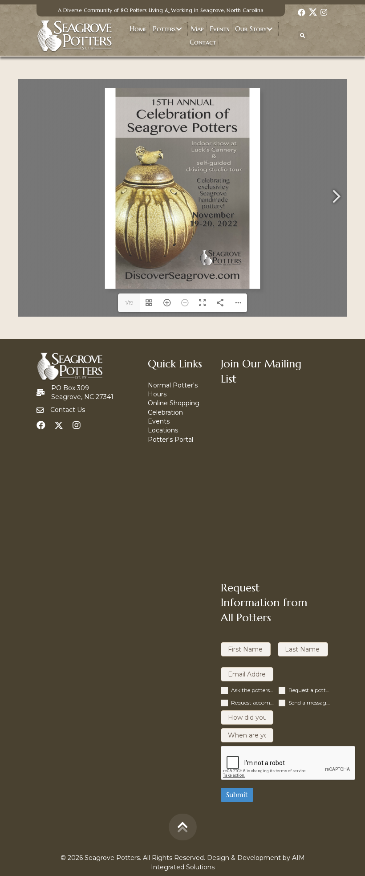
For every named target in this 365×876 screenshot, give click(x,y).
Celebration (165, 412)
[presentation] (288, 763)
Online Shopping (173, 403)
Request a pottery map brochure (310, 690)
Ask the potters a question (252, 690)
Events (159, 421)
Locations (163, 430)
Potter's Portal (170, 440)
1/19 (129, 302)
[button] (301, 12)
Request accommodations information (252, 702)
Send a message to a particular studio (310, 702)
